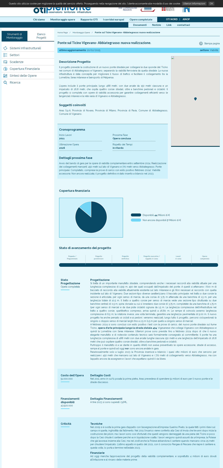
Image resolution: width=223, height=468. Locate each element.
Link (169, 24)
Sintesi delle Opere (23, 75)
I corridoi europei (113, 19)
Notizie (156, 24)
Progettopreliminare (99, 257)
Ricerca (15, 82)
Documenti (140, 24)
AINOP (186, 19)
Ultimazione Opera (69, 144)
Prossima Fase (120, 135)
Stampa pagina (212, 43)
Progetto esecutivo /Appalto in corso (151, 257)
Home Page (62, 32)
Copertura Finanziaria (25, 68)
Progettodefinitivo (125, 257)
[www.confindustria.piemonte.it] (127, 11)
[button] (195, 99)
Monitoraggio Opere (81, 32)
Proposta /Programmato (72, 257)
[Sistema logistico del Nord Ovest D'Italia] (186, 11)
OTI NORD (171, 19)
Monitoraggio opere (62, 19)
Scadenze (17, 62)
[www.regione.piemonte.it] (168, 11)
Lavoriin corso (178, 257)
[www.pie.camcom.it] (148, 11)
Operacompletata (204, 257)
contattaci (183, 24)
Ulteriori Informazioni (194, 3)
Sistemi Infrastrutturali (25, 48)
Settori (14, 55)
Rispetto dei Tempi (122, 144)
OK (211, 3)
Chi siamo (39, 19)
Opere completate (141, 19)
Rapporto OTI (89, 19)
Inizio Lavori (65, 135)
